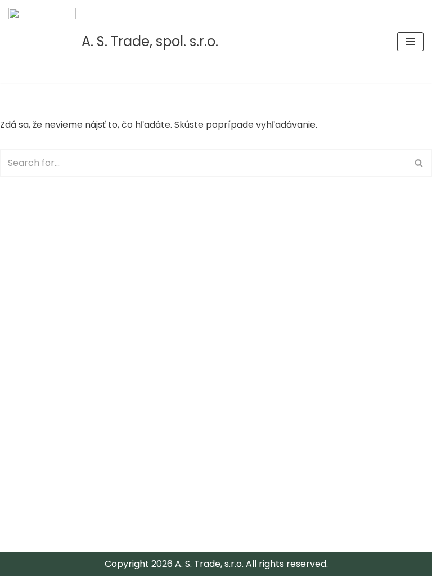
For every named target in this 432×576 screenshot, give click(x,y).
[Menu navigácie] (410, 41)
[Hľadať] (419, 163)
